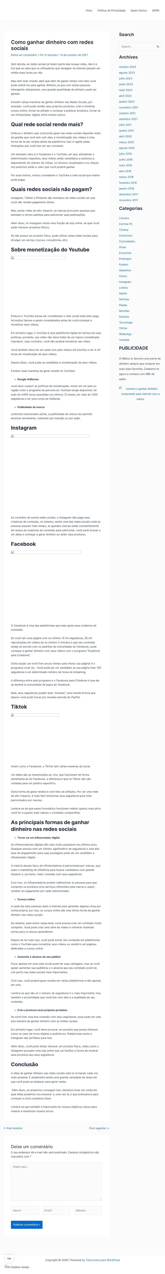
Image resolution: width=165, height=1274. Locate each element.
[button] (17, 1267)
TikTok (123, 328)
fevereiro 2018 (128, 182)
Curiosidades (127, 241)
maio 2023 (125, 90)
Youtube (124, 339)
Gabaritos (125, 270)
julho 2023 (125, 78)
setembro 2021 (128, 119)
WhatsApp (125, 334)
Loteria (123, 287)
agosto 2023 (127, 72)
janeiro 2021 (126, 130)
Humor (123, 276)
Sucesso (124, 316)
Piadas (123, 305)
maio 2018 (125, 165)
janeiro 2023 (127, 101)
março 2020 (126, 142)
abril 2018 (125, 171)
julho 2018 (125, 153)
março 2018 (126, 177)
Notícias (124, 299)
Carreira (124, 218)
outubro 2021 (127, 113)
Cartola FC (125, 224)
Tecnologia (125, 322)
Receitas (124, 310)
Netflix (123, 293)
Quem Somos (139, 10)
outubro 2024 (127, 66)
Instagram (125, 281)
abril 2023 (125, 95)
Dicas (122, 247)
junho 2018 (125, 159)
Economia (125, 252)
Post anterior (13, 1128)
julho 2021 (125, 124)
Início (89, 10)
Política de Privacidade (111, 10)
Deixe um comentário (24, 54)
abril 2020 (125, 136)
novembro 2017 (128, 200)
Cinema (123, 229)
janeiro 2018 (126, 188)
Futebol (123, 264)
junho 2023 (126, 84)
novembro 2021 (128, 107)
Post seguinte (99, 1128)
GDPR (155, 10)
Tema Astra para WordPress (103, 1260)
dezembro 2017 (128, 194)
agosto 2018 (126, 148)
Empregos (125, 258)
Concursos (125, 235)
